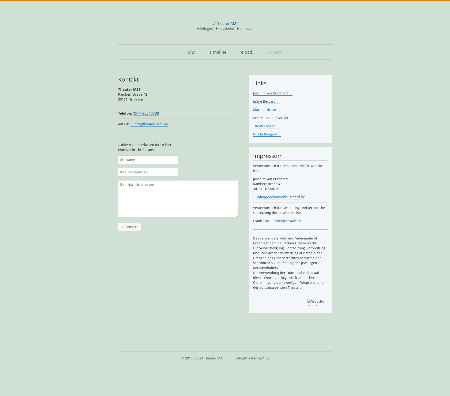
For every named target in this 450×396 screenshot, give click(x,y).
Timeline (217, 52)
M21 (192, 52)
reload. (246, 52)
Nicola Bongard (265, 134)
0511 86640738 (146, 113)
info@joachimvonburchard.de (281, 196)
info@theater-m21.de (151, 124)
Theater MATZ (264, 126)
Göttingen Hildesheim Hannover (225, 28)
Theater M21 (214, 358)
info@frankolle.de (288, 221)
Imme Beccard (265, 101)
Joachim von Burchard (271, 93)
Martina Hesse (265, 109)
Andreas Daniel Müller (271, 118)
